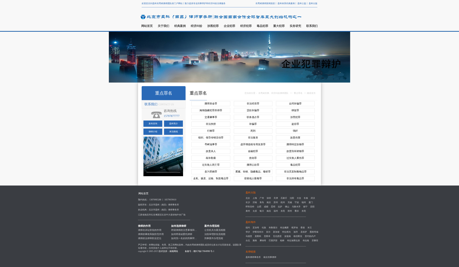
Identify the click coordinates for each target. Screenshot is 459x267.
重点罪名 (298, 93)
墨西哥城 (314, 232)
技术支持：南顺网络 (168, 251)
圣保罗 (304, 232)
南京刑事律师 (269, 257)
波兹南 (287, 236)
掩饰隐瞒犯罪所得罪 (211, 110)
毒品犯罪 (295, 164)
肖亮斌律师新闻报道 (265, 3)
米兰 (309, 227)
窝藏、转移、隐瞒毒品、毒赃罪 (253, 171)
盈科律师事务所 (253, 257)
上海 (255, 198)
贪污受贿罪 (211, 171)
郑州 (290, 211)
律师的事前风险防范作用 (151, 234)
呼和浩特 (250, 206)
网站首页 (143, 193)
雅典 (255, 240)
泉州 (248, 211)
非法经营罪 (253, 103)
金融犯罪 (253, 151)
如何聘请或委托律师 (181, 234)
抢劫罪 (253, 158)
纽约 (248, 227)
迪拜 (296, 232)
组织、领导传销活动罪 (210, 137)
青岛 (262, 202)
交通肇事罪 (211, 117)
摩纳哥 (263, 240)
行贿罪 (211, 130)
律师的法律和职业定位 (149, 238)
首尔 (268, 232)
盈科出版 (313, 3)
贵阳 (312, 206)
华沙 (248, 232)
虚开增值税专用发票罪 (253, 144)
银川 (262, 211)
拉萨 (280, 206)
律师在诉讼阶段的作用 (149, 230)
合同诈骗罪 (295, 103)
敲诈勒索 (211, 158)
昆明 (273, 206)
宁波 (297, 202)
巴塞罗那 (273, 240)
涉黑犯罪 (295, 117)
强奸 (295, 130)
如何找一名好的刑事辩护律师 (186, 238)
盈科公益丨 (303, 3)
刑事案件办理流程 (213, 238)
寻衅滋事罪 (211, 144)
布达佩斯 (284, 227)
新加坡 (276, 232)
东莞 (283, 211)
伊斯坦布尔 (258, 232)
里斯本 (267, 236)
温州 (276, 211)
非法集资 (253, 137)
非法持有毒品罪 (295, 178)
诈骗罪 (253, 124)
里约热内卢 (310, 236)
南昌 (269, 211)
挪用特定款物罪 (295, 144)
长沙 (248, 202)
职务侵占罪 (253, 117)
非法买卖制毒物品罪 (295, 171)
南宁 (305, 206)
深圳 (269, 198)
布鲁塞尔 (273, 227)
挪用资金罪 (211, 103)
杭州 (283, 202)
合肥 (259, 206)
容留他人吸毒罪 (253, 178)
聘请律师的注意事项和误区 (185, 230)
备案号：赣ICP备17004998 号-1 (199, 251)
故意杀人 (211, 151)
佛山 (287, 206)
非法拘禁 (211, 124)
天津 (276, 198)
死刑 (252, 130)
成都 (266, 206)
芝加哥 (256, 227)
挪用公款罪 (253, 164)
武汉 (313, 198)
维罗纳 (294, 227)
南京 (269, 202)
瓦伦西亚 (277, 236)
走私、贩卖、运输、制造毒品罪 (210, 178)
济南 (255, 202)
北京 (248, 198)
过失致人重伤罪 (295, 158)
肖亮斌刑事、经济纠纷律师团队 (273, 93)
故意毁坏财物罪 (295, 151)
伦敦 (264, 227)
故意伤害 (295, 137)
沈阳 (292, 198)
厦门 (311, 202)
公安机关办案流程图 (214, 230)
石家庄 (284, 198)
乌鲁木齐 (296, 206)
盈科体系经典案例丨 (287, 3)
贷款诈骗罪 (253, 110)
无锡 (290, 202)
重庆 (297, 211)
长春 (306, 198)
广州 (262, 198)
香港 (303, 227)
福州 (304, 202)
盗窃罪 (295, 124)
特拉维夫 (286, 232)
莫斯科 (258, 236)
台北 (248, 240)
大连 (299, 198)
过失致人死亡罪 (211, 164)
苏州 (276, 202)
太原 (255, 211)
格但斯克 (298, 236)
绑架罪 (295, 110)
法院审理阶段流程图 (214, 234)
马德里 (249, 236)
